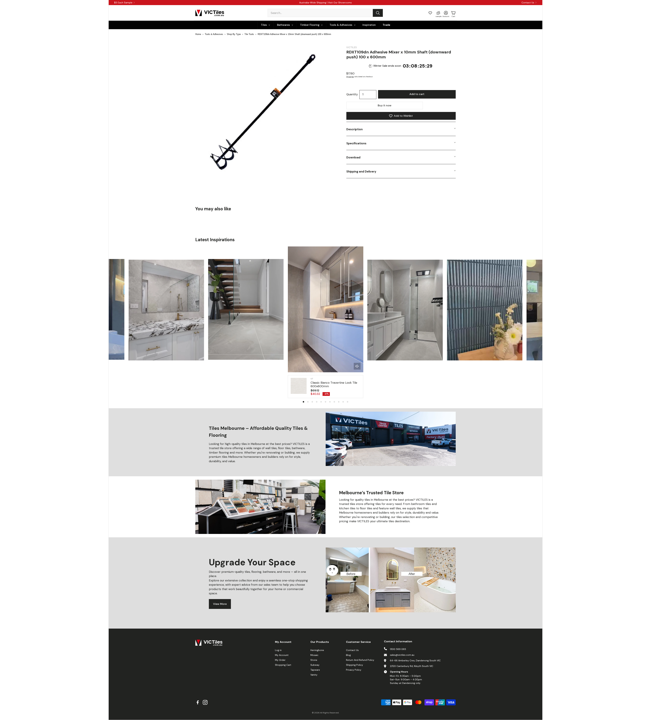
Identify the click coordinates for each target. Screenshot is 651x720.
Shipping (350, 76)
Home (198, 34)
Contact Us (527, 2)
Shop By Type (234, 34)
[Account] (445, 13)
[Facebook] (197, 702)
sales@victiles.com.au (402, 654)
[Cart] (453, 13)
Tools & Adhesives (214, 34)
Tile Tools (249, 34)
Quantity (352, 94)
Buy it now (384, 105)
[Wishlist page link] (430, 13)
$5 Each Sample (123, 2)
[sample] (438, 13)
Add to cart (416, 94)
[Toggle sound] (357, 366)
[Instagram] (205, 702)
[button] (325, 13)
